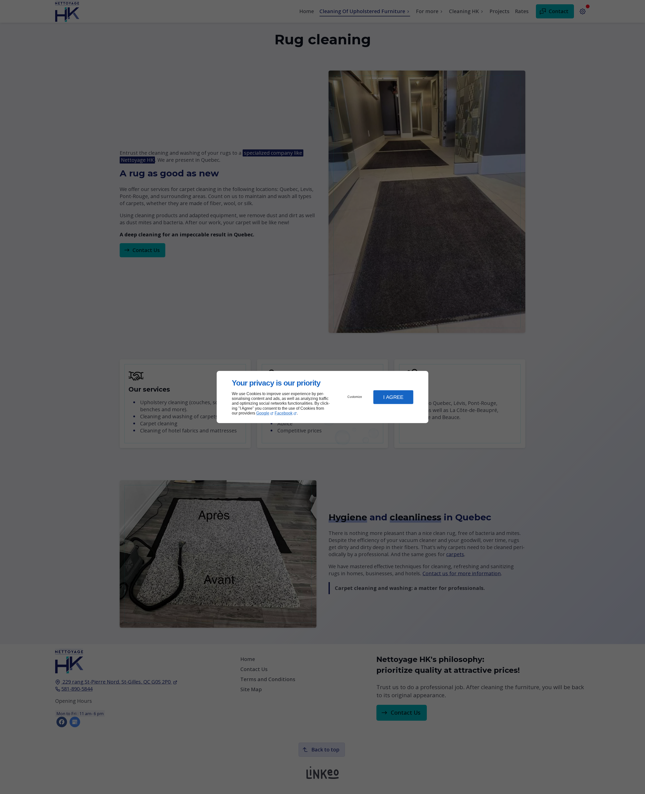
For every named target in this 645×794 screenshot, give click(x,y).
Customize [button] (354, 397)
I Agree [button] (393, 397)
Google (262, 413)
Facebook (284, 413)
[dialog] (322, 397)
